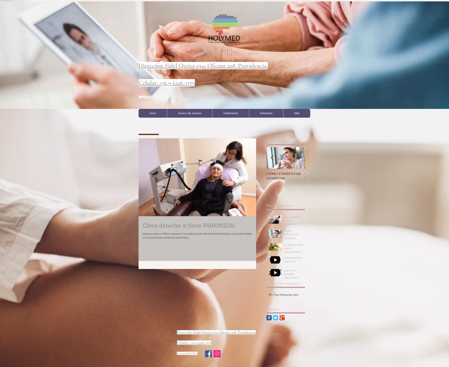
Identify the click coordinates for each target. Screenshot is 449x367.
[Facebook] (208, 353)
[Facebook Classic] (269, 317)
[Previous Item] (272, 158)
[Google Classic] (282, 317)
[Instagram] (217, 353)
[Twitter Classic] (275, 317)
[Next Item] (299, 158)
